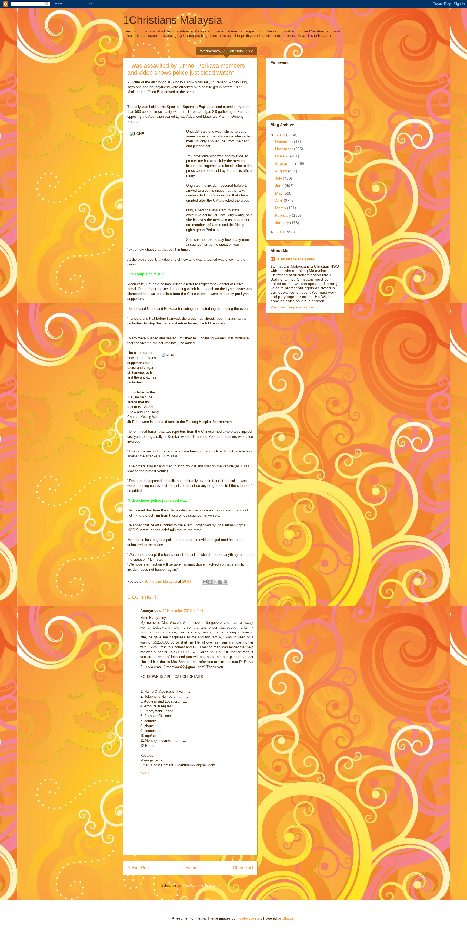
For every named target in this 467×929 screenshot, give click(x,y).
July (279, 178)
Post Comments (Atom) (201, 885)
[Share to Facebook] (220, 582)
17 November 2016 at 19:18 (183, 611)
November (284, 149)
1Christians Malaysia (172, 20)
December (284, 141)
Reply (144, 772)
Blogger (288, 918)
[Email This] (205, 582)
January (282, 223)
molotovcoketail (248, 918)
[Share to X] (215, 582)
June (280, 185)
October (282, 156)
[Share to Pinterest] (225, 582)
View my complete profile (292, 307)
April (279, 200)
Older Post (243, 867)
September (285, 163)
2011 (281, 232)
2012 (281, 135)
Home (191, 867)
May (279, 193)
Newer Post (138, 867)
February (283, 215)
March (281, 208)
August (281, 171)
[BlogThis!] (210, 582)
